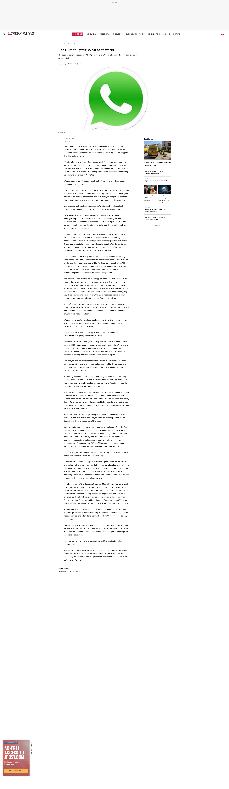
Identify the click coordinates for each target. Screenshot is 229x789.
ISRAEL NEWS (91, 34)
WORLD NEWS (105, 34)
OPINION (166, 34)
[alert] (16, 768)
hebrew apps (62, 571)
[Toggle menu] (3, 34)
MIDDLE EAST (118, 34)
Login (223, 34)
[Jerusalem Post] (20, 34)
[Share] (60, 64)
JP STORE (176, 34)
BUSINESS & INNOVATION (135, 34)
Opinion (70, 44)
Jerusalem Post (62, 44)
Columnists (77, 44)
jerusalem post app (75, 571)
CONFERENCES (77, 34)
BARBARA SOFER (69, 139)
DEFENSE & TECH (154, 34)
